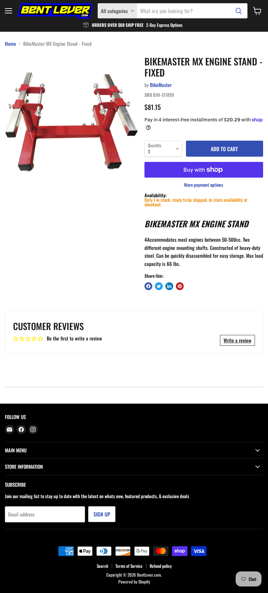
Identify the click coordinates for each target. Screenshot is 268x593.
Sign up (101, 514)
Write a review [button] (237, 340)
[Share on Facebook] (148, 286)
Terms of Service (128, 566)
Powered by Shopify (134, 581)
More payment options (203, 184)
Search (102, 566)
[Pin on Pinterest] (180, 286)
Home (10, 43)
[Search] (238, 10)
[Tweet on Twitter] (159, 286)
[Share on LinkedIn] (169, 286)
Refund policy (161, 566)
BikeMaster (161, 84)
